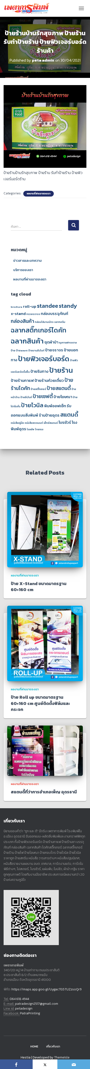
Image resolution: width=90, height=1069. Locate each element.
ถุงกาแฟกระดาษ (68, 342)
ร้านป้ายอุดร (49, 415)
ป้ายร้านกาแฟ (22, 380)
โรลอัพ (30, 429)
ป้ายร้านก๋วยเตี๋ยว (49, 380)
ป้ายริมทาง (39, 371)
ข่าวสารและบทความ (27, 260)
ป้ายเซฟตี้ (43, 396)
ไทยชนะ (39, 429)
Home (34, 1046)
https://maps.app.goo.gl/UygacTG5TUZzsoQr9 (47, 989)
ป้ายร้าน (61, 370)
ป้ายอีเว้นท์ (26, 397)
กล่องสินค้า (22, 321)
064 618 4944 (19, 998)
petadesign (23, 1008)
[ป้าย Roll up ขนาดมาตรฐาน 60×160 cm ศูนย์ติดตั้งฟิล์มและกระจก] (45, 643)
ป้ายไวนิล (32, 405)
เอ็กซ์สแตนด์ (51, 423)
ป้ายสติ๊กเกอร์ (38, 389)
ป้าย (13, 350)
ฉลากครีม (59, 322)
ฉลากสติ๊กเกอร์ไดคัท (38, 330)
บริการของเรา (23, 270)
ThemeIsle (62, 1057)
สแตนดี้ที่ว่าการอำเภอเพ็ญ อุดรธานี (44, 792)
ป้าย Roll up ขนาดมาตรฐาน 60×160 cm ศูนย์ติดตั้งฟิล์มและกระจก (40, 703)
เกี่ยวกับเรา (53, 1046)
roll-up (29, 306)
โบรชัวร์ (65, 422)
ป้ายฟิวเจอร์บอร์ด (43, 359)
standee (47, 305)
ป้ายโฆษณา (63, 397)
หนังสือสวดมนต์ (34, 423)
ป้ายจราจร (54, 350)
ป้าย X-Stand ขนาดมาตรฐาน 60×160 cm (38, 586)
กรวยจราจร (33, 314)
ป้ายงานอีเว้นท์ (36, 350)
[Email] (73, 1064)
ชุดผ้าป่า (51, 342)
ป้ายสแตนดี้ (59, 388)
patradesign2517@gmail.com (36, 1003)
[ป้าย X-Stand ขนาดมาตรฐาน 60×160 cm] (45, 529)
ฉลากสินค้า (27, 341)
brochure (16, 307)
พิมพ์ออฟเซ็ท (55, 406)
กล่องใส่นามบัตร (44, 322)
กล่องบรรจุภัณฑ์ (54, 314)
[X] (45, 1064)
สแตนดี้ (69, 414)
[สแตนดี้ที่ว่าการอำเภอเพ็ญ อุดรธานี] (45, 750)
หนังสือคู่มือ (17, 423)
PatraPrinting (30, 1013)
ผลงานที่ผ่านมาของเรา (38, 193)
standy (68, 305)
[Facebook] (16, 1064)
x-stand (18, 314)
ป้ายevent (22, 350)
